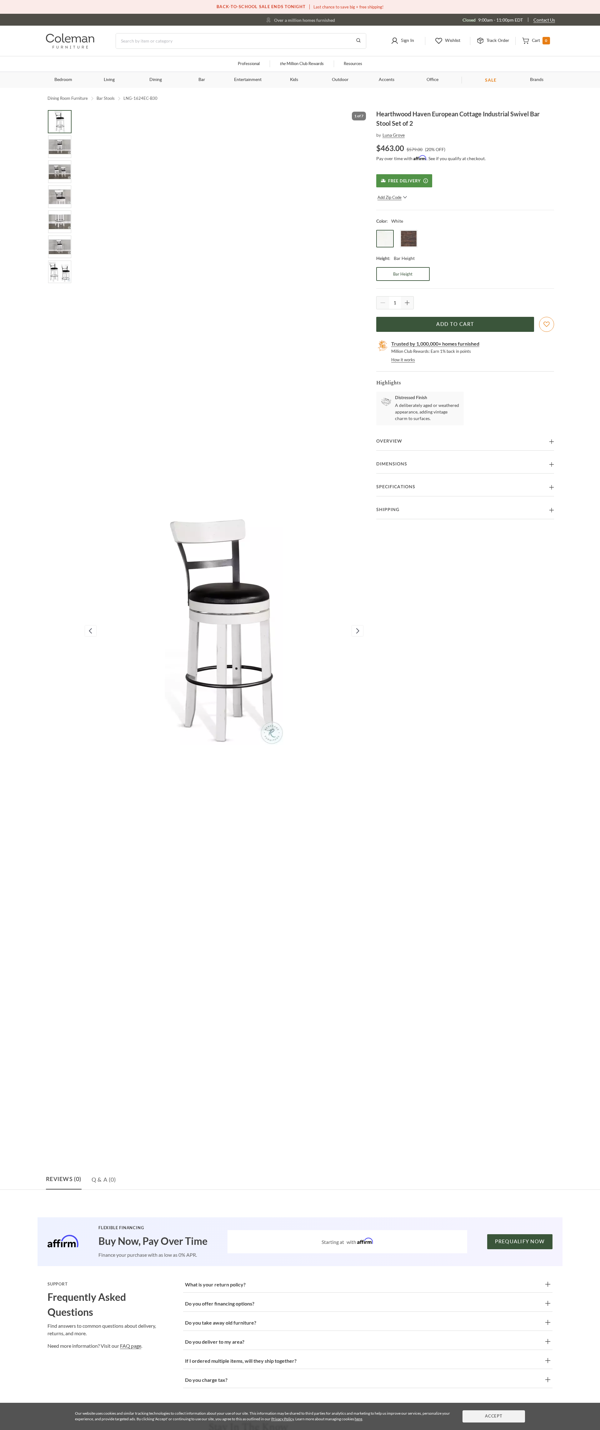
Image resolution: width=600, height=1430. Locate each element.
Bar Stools (106, 98)
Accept (493, 1416)
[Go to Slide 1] (59, 121)
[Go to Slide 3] (59, 171)
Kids (294, 80)
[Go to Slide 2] (59, 146)
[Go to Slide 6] (59, 247)
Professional (249, 64)
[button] (402, 41)
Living (109, 80)
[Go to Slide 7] (59, 272)
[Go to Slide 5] (59, 221)
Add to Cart (455, 324)
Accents (386, 80)
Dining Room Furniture (68, 98)
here (358, 1419)
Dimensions (391, 464)
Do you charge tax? (206, 1380)
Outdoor (340, 80)
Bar (201, 80)
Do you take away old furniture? (220, 1323)
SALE (491, 80)
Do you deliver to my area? (214, 1342)
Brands (536, 80)
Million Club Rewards (302, 64)
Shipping (387, 510)
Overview (389, 441)
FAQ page (130, 1346)
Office (432, 80)
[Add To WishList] (546, 324)
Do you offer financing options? (219, 1303)
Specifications (395, 487)
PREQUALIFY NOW (520, 1241)
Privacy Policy (282, 1419)
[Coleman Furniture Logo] (70, 46)
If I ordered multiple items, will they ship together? (241, 1361)
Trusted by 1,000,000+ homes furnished (435, 344)
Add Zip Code (390, 197)
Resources (353, 64)
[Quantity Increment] (407, 303)
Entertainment (248, 80)
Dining (155, 80)
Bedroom (63, 80)
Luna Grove (393, 135)
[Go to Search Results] (358, 41)
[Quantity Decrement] (383, 303)
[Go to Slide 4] (59, 196)
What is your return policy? (215, 1284)
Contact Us (544, 20)
